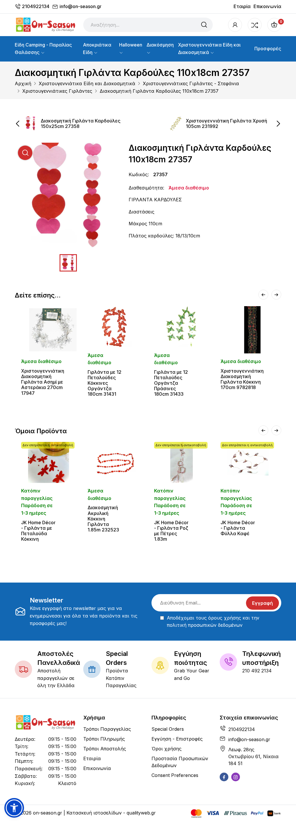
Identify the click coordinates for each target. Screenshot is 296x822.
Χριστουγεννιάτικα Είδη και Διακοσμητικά (209, 48)
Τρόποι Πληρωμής (104, 739)
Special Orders (167, 729)
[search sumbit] (204, 25)
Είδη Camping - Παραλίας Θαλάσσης (43, 48)
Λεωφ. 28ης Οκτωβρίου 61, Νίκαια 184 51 (253, 756)
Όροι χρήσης (166, 749)
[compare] (255, 25)
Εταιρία (242, 6)
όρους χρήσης (224, 618)
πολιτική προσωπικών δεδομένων (205, 625)
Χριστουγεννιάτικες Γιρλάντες (57, 91)
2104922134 (35, 6)
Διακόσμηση (160, 45)
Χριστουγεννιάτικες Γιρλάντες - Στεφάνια (191, 83)
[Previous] (263, 295)
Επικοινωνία (267, 6)
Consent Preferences (174, 775)
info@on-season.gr (80, 6)
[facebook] (224, 777)
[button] (14, 807)
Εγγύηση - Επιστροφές (177, 739)
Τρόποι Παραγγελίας (107, 729)
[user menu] (235, 25)
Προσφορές (267, 48)
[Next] (276, 295)
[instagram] (235, 777)
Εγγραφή (262, 603)
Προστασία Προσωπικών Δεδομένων (179, 762)
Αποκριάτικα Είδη (97, 48)
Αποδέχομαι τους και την (213, 621)
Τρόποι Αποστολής (104, 749)
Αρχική (23, 83)
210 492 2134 (257, 671)
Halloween (130, 45)
